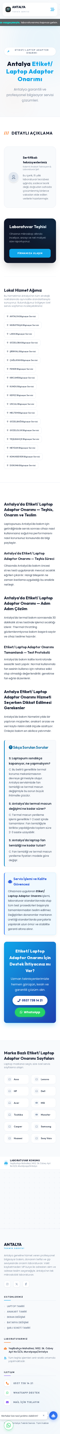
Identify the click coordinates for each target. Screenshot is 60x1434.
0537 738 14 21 (32, 1000)
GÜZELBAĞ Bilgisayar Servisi (24, 421)
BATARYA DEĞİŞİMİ (17, 1322)
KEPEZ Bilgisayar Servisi (21, 395)
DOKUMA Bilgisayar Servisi (23, 465)
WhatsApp (32, 1012)
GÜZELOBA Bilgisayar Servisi (24, 342)
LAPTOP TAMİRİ (15, 1306)
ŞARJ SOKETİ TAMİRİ (18, 1327)
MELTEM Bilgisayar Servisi (22, 413)
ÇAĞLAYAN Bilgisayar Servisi (24, 360)
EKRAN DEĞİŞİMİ (16, 1317)
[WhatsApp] (8, 1425)
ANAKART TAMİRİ (17, 1311)
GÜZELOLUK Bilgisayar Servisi (24, 430)
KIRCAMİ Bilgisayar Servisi (22, 377)
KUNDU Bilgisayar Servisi (22, 386)
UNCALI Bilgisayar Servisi (22, 404)
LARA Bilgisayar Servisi (21, 334)
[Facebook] (26, 1284)
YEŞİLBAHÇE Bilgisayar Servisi (24, 439)
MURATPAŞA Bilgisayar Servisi (24, 325)
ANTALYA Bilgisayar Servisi (23, 316)
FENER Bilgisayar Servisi (21, 369)
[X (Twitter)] (16, 1284)
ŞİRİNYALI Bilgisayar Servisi (23, 351)
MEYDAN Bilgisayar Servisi (22, 448)
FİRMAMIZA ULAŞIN (30, 253)
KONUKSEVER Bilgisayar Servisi (25, 456)
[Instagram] (7, 1284)
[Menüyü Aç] (52, 9)
